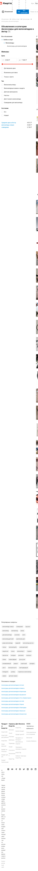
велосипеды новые (8, 125)
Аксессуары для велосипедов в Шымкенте (13, 694)
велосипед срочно (28, 643)
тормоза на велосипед (24, 671)
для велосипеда (7, 635)
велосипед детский (7, 639)
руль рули (22, 659)
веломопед (14, 630)
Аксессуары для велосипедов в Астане (12, 685)
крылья (28, 626)
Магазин (11, 730)
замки (4, 676)
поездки (13, 655)
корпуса (28, 655)
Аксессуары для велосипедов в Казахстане (14, 714)
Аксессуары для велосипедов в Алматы (12, 688)
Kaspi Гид (11, 759)
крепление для (20, 639)
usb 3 (3, 667)
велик (22, 630)
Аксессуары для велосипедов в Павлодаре (13, 707)
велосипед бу (13, 647)
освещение (5, 127)
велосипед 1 (20, 651)
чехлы (4, 647)
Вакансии (29, 737)
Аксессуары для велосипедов (17, 46)
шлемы (13, 671)
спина (4, 659)
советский (24, 663)
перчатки (5, 655)
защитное (5, 651)
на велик (17, 635)
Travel (10, 733)
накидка (32, 663)
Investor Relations (31, 741)
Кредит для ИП (20, 734)
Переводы (12, 743)
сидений (17, 643)
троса (12, 651)
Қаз (32, 3)
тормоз (29, 651)
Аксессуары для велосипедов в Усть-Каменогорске (16, 698)
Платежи (11, 736)
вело (23, 635)
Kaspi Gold (4, 732)
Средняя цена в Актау (9, 122)
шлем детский (23, 647)
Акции (10, 747)
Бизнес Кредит (20, 731)
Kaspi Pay (18, 727)
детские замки (13, 676)
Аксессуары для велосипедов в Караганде (13, 691)
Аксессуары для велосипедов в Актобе (12, 701)
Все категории (24, 12)
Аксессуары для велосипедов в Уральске (13, 711)
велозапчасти (12, 667)
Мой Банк (11, 740)
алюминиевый (6, 663)
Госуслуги (11, 750)
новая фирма (12, 659)
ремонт (16, 663)
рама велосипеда (7, 643)
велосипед (5, 630)
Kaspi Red (4, 740)
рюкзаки (21, 655)
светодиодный (23, 667)
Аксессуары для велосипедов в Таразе (12, 704)
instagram (5, 671)
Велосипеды (10, 43)
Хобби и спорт (8, 40)
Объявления (9, 12)
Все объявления (6, 36)
